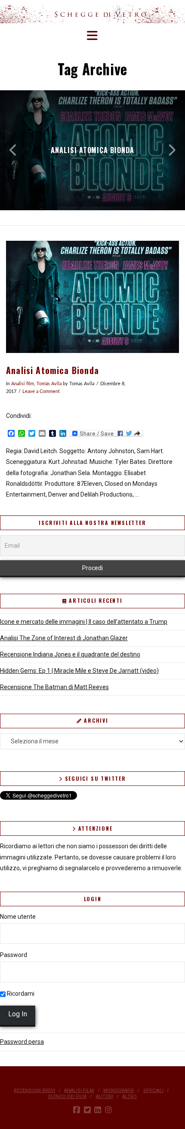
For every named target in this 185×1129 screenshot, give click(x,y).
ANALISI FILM (79, 1090)
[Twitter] (87, 1110)
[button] (93, 36)
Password (13, 954)
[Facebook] (76, 1110)
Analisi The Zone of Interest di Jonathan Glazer (64, 638)
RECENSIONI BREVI (34, 1090)
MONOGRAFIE (118, 1090)
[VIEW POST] (92, 297)
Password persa (22, 1041)
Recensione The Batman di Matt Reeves (54, 687)
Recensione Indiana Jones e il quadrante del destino (70, 654)
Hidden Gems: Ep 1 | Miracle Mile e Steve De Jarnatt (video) (79, 670)
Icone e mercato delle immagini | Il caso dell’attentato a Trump (83, 621)
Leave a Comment (41, 392)
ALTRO (129, 1096)
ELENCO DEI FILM (67, 1096)
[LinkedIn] (97, 1110)
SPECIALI (153, 1090)
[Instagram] (108, 1110)
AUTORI (104, 1096)
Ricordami (20, 993)
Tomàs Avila (49, 384)
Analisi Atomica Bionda (52, 370)
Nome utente (18, 916)
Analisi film (22, 384)
